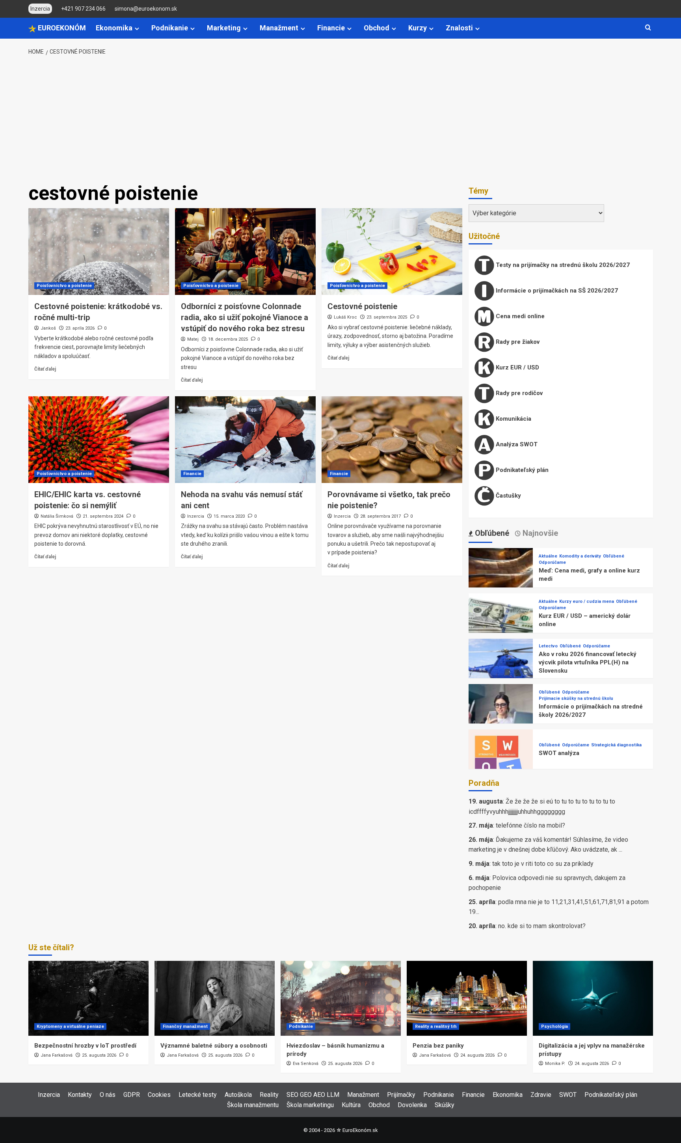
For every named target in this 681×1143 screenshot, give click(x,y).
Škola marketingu (310, 1105)
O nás (107, 1094)
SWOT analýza (559, 753)
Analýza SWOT (516, 444)
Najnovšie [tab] (539, 533)
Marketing (224, 28)
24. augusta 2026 (477, 1055)
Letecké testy (198, 1094)
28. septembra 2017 (380, 516)
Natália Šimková (57, 516)
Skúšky (444, 1105)
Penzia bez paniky (438, 1045)
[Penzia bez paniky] (467, 998)
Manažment (279, 28)
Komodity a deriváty (580, 556)
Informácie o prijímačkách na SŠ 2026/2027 (556, 290)
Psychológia (554, 1026)
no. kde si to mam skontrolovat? (542, 926)
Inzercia (195, 516)
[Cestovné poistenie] (392, 251)
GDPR (131, 1094)
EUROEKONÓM (61, 28)
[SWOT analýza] (501, 761)
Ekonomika (114, 28)
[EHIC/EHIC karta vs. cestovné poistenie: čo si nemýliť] (98, 439)
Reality (269, 1094)
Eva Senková (305, 1063)
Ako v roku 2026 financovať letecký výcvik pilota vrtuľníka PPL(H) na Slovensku (587, 662)
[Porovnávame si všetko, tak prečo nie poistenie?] (392, 439)
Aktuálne (548, 556)
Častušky (507, 495)
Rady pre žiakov (517, 341)
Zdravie (540, 1094)
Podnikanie (169, 28)
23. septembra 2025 (387, 317)
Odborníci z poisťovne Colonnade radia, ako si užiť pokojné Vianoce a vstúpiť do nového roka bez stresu (244, 317)
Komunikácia (512, 418)
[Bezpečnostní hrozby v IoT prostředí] (88, 998)
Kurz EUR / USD (516, 367)
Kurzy (417, 28)
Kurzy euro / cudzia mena (586, 601)
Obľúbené (613, 556)
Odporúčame (552, 562)
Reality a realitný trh (436, 1026)
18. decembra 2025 (228, 339)
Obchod (376, 28)
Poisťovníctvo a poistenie (64, 285)
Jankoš (48, 328)
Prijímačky (401, 1094)
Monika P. (555, 1063)
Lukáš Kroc (345, 317)
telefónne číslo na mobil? (530, 825)
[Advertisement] (340, 119)
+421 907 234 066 (83, 9)
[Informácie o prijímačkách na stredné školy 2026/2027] (501, 716)
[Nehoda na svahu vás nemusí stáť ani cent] (245, 439)
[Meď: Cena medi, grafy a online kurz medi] (501, 580)
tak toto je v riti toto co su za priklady (543, 863)
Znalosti (459, 28)
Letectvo (548, 646)
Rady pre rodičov (518, 393)
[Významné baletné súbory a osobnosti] (214, 998)
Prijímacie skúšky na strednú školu (576, 698)
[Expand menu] (136, 28)
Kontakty (80, 1094)
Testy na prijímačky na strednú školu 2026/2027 (562, 265)
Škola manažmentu (253, 1105)
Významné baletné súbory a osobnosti (213, 1045)
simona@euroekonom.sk (146, 9)
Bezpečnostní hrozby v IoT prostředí (85, 1045)
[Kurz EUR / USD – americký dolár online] (501, 625)
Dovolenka (412, 1105)
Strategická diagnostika (616, 745)
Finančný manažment (185, 1026)
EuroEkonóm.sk (360, 1130)
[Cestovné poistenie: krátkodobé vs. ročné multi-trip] (98, 251)
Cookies (159, 1094)
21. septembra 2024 (103, 516)
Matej (193, 339)
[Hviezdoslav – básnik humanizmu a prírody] (341, 998)
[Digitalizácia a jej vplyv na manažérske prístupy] (593, 998)
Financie (331, 28)
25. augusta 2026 (99, 1055)
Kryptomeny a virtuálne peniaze (70, 1026)
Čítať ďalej (45, 369)
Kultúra (351, 1105)
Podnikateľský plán (521, 470)
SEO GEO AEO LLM (313, 1094)
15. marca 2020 (229, 516)
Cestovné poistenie (362, 306)
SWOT (568, 1094)
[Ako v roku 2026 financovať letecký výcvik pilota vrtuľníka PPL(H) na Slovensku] (501, 670)
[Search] (648, 28)
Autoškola (238, 1094)
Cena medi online (519, 316)
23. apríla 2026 (80, 328)
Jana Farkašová (57, 1055)
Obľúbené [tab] (491, 533)
